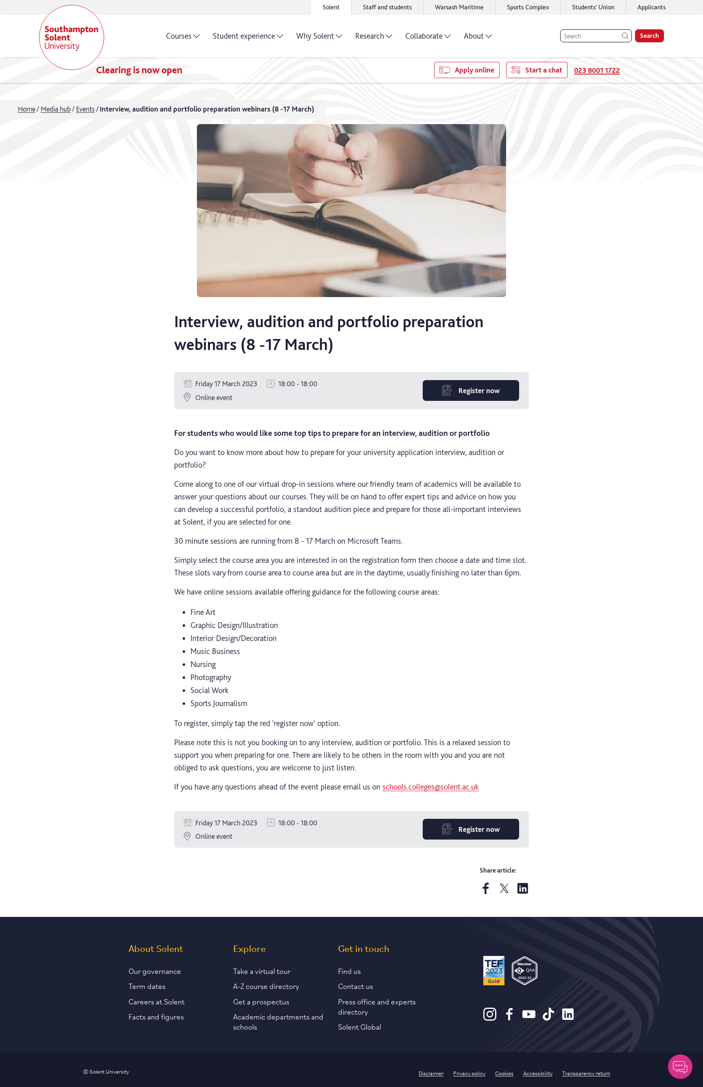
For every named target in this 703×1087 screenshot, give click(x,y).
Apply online (474, 70)
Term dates (147, 985)
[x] (504, 892)
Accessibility (537, 1073)
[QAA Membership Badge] (524, 972)
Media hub (56, 109)
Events (85, 109)
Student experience (244, 36)
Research (369, 36)
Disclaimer (431, 1073)
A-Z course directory (266, 985)
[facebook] (486, 892)
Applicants (652, 7)
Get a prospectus (261, 1001)
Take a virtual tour (261, 970)
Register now (479, 390)
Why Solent (315, 36)
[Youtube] (528, 1018)
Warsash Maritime (459, 7)
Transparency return (586, 1073)
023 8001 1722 (597, 70)
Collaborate (424, 36)
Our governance (155, 970)
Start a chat (543, 70)
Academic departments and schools (278, 1021)
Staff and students (387, 7)
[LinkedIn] (567, 1018)
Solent (331, 7)
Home (26, 109)
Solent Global (359, 1026)
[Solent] (71, 37)
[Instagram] (489, 1018)
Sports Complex (528, 7)
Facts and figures (156, 1016)
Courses (179, 36)
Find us (349, 970)
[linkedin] (523, 892)
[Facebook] (509, 1018)
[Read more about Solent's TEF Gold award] (493, 972)
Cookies (504, 1073)
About (474, 36)
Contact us (355, 985)
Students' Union (593, 7)
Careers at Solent (157, 1001)
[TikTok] (548, 1018)
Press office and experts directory (377, 1006)
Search (649, 35)
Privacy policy (469, 1073)
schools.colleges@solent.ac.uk (430, 787)
